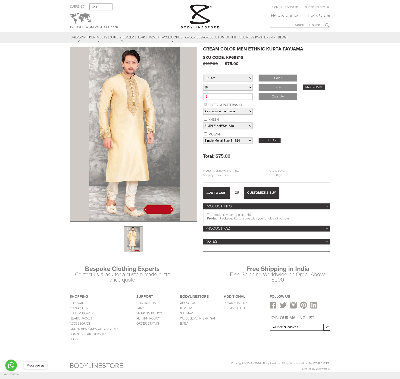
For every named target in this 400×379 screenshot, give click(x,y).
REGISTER (291, 7)
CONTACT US (146, 303)
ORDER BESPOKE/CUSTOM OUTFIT (95, 329)
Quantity (278, 96)
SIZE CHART (314, 87)
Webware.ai (323, 369)
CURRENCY (78, 7)
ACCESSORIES (80, 324)
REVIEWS (186, 308)
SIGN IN (277, 7)
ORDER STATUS (147, 324)
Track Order (318, 15)
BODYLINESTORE (96, 365)
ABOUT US (188, 303)
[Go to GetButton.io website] (11, 374)
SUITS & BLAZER (82, 313)
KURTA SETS (79, 308)
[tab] (266, 206)
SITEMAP (186, 313)
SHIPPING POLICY (149, 313)
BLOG (74, 339)
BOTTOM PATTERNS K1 (225, 105)
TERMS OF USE (235, 308)
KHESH (214, 120)
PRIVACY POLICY (236, 303)
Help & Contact (286, 15)
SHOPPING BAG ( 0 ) (317, 7)
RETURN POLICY (148, 318)
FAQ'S (140, 308)
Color (277, 78)
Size (278, 87)
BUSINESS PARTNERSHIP (88, 334)
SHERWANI (77, 303)
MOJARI (214, 134)
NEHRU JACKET (81, 318)
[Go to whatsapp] (11, 365)
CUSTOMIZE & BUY (261, 193)
